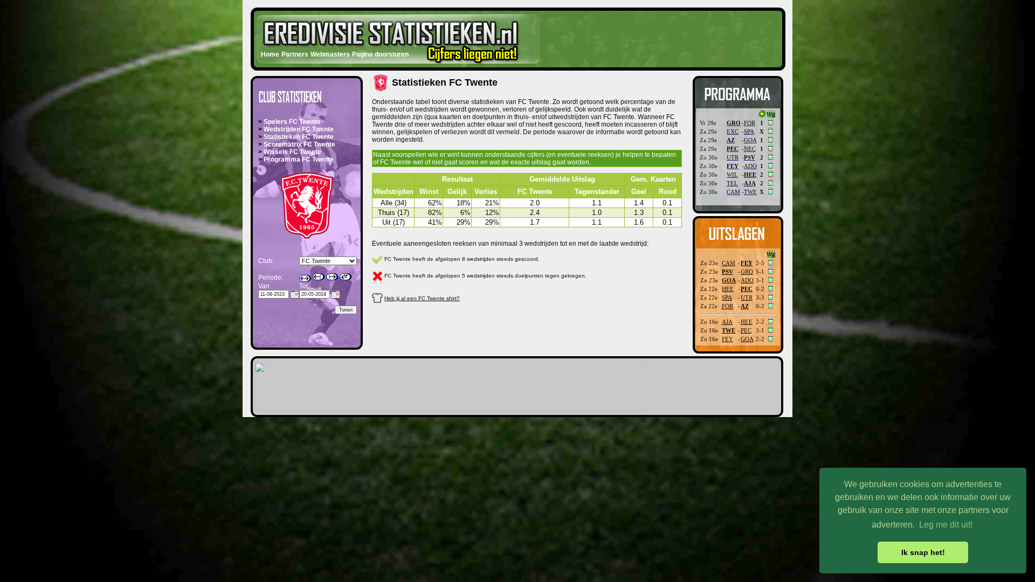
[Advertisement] (654, 36)
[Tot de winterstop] (319, 276)
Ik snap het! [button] (923, 552)
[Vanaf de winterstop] (332, 276)
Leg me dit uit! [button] (945, 524)
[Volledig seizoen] (305, 278)
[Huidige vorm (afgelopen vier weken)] (345, 276)
